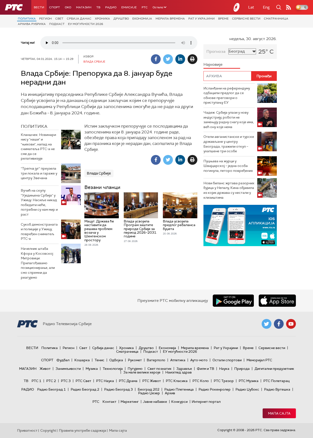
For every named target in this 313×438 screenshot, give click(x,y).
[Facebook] (156, 59)
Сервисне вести (246, 19)
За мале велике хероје (141, 372)
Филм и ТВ (205, 368)
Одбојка (116, 360)
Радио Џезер (149, 393)
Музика (92, 368)
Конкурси (179, 401)
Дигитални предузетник (274, 368)
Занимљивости (68, 368)
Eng (266, 7)
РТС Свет (83, 381)
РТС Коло (200, 381)
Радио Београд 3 (118, 389)
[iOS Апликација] (240, 225)
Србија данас (79, 19)
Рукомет (135, 360)
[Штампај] (192, 59)
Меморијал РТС (259, 360)
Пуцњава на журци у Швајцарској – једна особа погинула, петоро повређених (228, 166)
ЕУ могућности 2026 (85, 24)
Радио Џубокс (247, 389)
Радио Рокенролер (215, 389)
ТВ (98, 7)
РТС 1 (36, 381)
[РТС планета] (237, 7)
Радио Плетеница (179, 389)
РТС (145, 7)
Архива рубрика (32, 24)
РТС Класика (177, 381)
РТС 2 (51, 381)
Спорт (54, 7)
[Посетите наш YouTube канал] (291, 324)
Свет (59, 19)
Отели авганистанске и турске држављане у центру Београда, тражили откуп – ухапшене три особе (228, 143)
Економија (142, 19)
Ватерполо (156, 360)
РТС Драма (128, 381)
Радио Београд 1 (51, 389)
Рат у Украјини (201, 19)
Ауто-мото (199, 360)
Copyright (48, 430)
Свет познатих (159, 368)
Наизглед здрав (178, 372)
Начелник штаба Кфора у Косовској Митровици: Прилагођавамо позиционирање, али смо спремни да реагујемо (38, 263)
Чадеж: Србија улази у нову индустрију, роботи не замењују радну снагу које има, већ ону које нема (228, 119)
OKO (68, 7)
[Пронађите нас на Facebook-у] (279, 324)
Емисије (129, 7)
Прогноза (215, 51)
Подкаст (57, 24)
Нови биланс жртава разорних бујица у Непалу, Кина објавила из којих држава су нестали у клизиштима (228, 190)
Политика (27, 19)
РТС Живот (151, 381)
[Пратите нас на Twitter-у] (266, 324)
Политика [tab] (34, 126)
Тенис (99, 360)
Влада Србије (99, 173)
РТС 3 (66, 381)
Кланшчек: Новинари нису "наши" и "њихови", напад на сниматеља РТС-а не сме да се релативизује (38, 146)
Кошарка (82, 360)
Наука (224, 368)
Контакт (109, 401)
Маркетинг (130, 401)
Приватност (27, 430)
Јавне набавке (155, 401)
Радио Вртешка (277, 389)
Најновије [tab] (213, 64)
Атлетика (177, 360)
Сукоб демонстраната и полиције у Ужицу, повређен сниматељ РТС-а (39, 231)
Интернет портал (206, 401)
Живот (45, 368)
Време (223, 19)
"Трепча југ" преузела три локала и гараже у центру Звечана (39, 173)
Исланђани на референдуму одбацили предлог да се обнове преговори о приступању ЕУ (226, 95)
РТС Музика (248, 381)
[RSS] (288, 7)
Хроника (102, 19)
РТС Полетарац (276, 381)
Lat (251, 7)
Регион (45, 19)
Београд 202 (148, 389)
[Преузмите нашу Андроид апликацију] (233, 301)
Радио (110, 7)
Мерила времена (170, 19)
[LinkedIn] (180, 59)
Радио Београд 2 (85, 389)
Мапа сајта (279, 413)
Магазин (83, 7)
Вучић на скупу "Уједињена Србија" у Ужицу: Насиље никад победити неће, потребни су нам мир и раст (39, 202)
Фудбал (62, 360)
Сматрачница (276, 19)
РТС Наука (105, 381)
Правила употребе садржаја (82, 430)
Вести (39, 7)
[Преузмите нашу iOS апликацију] (277, 301)
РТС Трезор (224, 381)
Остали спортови (227, 360)
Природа (242, 368)
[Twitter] (168, 59)
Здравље (184, 368)
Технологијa (113, 368)
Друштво (121, 19)
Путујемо (135, 368)
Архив (170, 393)
